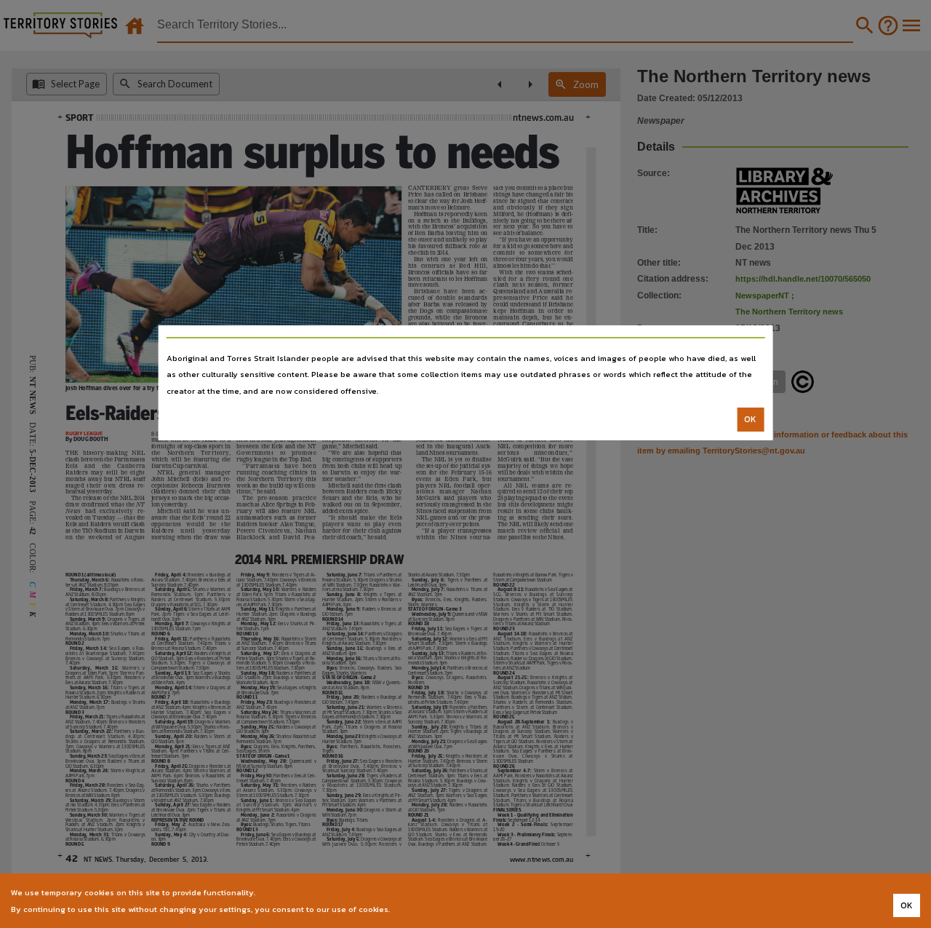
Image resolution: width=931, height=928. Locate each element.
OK (750, 419)
